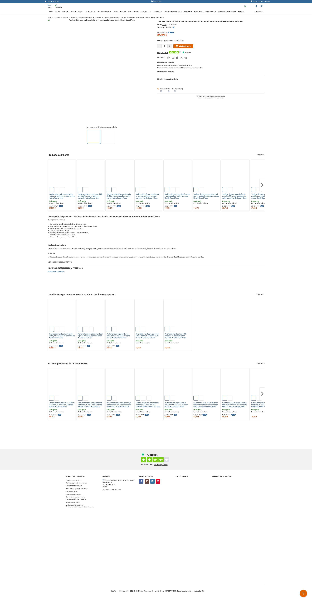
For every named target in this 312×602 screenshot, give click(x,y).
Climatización (90, 11)
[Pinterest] (158, 481)
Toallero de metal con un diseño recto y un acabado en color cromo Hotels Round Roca (62, 196)
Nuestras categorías (72, 502)
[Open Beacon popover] (303, 593)
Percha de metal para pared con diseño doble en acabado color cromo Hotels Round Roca (148, 336)
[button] (177, 89)
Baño (51, 11)
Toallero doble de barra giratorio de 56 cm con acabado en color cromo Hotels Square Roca (119, 196)
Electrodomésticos (104, 11)
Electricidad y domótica (173, 11)
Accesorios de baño (61, 17)
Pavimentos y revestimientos (205, 11)
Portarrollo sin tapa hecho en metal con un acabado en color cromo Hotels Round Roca (118, 336)
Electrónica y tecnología (227, 11)
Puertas (241, 11)
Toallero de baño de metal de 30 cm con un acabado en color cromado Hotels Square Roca (147, 196)
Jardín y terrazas (119, 11)
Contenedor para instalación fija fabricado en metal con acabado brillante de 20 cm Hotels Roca (234, 405)
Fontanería (188, 11)
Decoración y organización (72, 11)
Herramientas (133, 11)
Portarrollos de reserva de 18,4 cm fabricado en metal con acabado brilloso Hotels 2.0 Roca (62, 405)
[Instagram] (147, 481)
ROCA (164, 25)
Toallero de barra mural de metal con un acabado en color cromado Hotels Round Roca (206, 196)
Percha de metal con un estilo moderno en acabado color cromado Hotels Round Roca (176, 336)
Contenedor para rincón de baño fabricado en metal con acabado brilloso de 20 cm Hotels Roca (90, 405)
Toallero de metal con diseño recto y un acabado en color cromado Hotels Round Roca (177, 196)
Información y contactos (56, 271)
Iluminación (157, 11)
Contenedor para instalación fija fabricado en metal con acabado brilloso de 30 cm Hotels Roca (119, 405)
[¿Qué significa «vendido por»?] (173, 27)
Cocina (57, 11)
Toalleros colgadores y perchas (81, 17)
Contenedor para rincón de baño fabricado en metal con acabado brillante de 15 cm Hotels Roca (205, 405)
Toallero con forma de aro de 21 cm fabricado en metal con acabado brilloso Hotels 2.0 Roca (148, 405)
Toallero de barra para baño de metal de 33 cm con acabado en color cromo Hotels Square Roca (234, 196)
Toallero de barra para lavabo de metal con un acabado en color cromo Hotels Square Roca (263, 196)
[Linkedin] (152, 481)
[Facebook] (141, 481)
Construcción (146, 11)
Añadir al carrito (185, 46)
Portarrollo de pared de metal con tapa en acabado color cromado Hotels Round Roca (90, 336)
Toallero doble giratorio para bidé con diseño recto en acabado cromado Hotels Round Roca (90, 196)
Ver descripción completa (165, 72)
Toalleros (98, 17)
